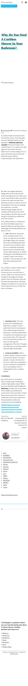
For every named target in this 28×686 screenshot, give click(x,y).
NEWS (5, 476)
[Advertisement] (14, 20)
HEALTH (6, 469)
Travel (5, 487)
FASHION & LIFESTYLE (9, 6)
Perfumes (6, 642)
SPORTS (5, 483)
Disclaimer (6, 638)
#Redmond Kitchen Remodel (10, 407)
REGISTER (6, 480)
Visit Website (15, 438)
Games (5, 464)
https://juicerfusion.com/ (9, 495)
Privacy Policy (7, 647)
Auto (4, 453)
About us (6, 633)
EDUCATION (7, 458)
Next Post (24, 416)
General (6, 467)
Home (5, 471)
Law (4, 474)
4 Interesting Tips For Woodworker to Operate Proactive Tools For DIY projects (20, 422)
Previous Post (4, 416)
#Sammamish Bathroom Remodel (11, 409)
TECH (5, 485)
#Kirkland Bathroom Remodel (10, 405)
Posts (4, 645)
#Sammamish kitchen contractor (11, 412)
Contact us (6, 635)
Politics (5, 478)
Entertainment (8, 460)
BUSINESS (6, 455)
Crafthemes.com (14, 653)
